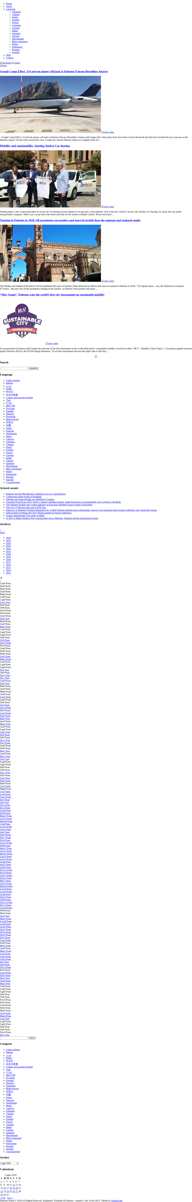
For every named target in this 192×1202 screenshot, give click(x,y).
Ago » (10, 1198)
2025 (8, 540)
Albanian (16, 12)
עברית (9, 403)
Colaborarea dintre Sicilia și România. (24, 496)
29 (1, 1194)
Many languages (20, 41)
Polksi (9, 428)
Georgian (16, 25)
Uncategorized (13, 482)
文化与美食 (12, 394)
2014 (8, 570)
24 (7, 1191)
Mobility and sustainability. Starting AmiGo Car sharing (35, 145)
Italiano (9, 383)
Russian (16, 49)
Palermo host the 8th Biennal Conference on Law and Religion (36, 494)
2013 (8, 573)
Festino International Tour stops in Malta (25, 515)
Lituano (15, 36)
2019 (2, 532)
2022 (8, 548)
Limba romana (13, 380)
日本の (9, 422)
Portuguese (17, 47)
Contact (9, 57)
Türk (8, 400)
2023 (8, 546)
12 (13, 1185)
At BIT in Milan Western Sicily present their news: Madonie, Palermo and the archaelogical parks (52, 518)
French (15, 22)
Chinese (16, 14)
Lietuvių (10, 439)
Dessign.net (116, 1200)
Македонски (12, 419)
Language (10, 9)
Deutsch (10, 414)
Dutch (15, 17)
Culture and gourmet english (19, 397)
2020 (8, 554)
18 (10, 1188)
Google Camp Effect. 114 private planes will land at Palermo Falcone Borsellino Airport (54, 71)
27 (16, 1191)
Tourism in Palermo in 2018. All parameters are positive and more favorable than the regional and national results (70, 220)
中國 (8, 425)
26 (13, 1191)
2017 (8, 562)
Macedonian (18, 39)
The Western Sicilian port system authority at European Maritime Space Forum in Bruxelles (49, 504)
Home (9, 3)
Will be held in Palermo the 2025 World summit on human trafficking (38, 513)
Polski (9, 388)
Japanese (16, 33)
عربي (8, 386)
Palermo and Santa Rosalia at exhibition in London (30, 499)
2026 (8, 537)
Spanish (16, 52)
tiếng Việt (10, 405)
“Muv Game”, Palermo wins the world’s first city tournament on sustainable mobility (52, 294)
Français (10, 431)
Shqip (9, 436)
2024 (8, 543)
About (9, 6)
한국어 (9, 391)
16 (4, 1188)
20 (16, 1188)
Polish (15, 44)
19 (13, 1188)
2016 (8, 565)
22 (1, 1191)
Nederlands (11, 433)
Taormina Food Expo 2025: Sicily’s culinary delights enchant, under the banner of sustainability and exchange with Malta (63, 502)
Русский (10, 408)
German (16, 28)
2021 (8, 551)
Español (10, 411)
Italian (15, 30)
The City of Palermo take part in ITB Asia (26, 507)
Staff (8, 55)
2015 (8, 567)
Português (10, 416)
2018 (8, 559)
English (15, 20)
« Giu (2, 1198)
